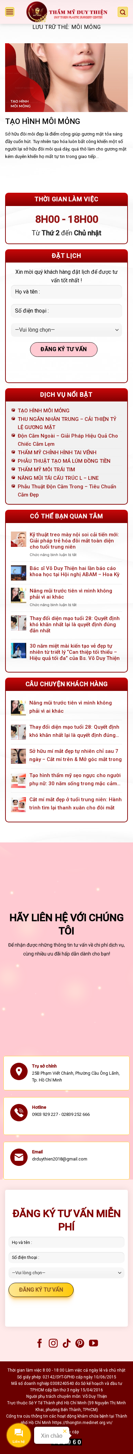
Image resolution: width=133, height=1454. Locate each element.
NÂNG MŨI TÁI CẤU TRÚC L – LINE (58, 478)
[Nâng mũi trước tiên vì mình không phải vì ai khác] (18, 707)
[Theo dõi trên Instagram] (52, 1344)
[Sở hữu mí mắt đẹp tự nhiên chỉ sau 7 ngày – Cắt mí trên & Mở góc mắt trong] (18, 756)
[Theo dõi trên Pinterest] (79, 1344)
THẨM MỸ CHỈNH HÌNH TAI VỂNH (57, 452)
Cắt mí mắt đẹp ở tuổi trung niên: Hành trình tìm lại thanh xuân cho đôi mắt (75, 803)
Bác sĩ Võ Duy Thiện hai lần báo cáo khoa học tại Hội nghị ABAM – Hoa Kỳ (74, 571)
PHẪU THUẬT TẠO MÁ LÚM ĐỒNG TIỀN (64, 461)
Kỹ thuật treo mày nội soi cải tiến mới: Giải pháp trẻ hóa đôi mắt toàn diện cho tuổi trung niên (74, 541)
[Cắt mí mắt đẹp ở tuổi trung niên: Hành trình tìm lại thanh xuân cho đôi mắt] (18, 804)
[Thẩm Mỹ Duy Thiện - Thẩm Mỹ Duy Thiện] (67, 12)
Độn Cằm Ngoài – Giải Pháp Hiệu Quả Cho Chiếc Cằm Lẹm (68, 440)
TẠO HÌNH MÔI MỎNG (42, 121)
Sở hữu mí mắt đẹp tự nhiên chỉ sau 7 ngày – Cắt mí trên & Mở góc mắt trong (75, 755)
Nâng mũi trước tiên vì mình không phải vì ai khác (71, 594)
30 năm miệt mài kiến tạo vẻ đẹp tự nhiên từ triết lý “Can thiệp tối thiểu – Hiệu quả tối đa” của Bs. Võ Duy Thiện (75, 652)
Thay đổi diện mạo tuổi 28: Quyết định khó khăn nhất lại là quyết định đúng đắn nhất (75, 624)
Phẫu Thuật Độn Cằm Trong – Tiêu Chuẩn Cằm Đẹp (67, 491)
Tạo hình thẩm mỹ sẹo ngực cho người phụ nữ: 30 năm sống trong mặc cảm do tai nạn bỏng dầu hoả (75, 780)
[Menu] (9, 11)
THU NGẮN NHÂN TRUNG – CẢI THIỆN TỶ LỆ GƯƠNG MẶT (67, 423)
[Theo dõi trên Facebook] (39, 1344)
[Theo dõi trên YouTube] (93, 1344)
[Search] (123, 11)
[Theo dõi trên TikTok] (66, 1344)
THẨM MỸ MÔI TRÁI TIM (46, 470)
